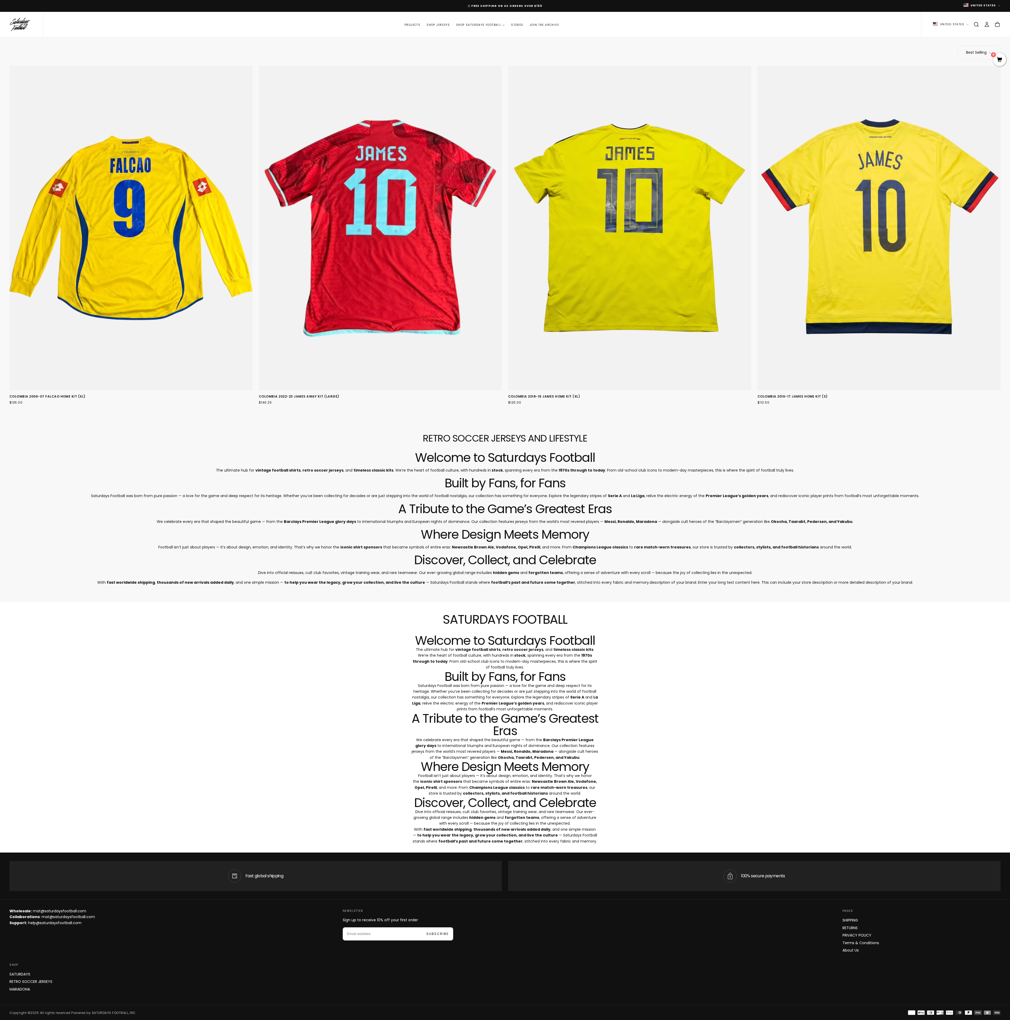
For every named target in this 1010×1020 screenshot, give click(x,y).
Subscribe (538, 524)
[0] (999, 60)
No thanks (505, 540)
